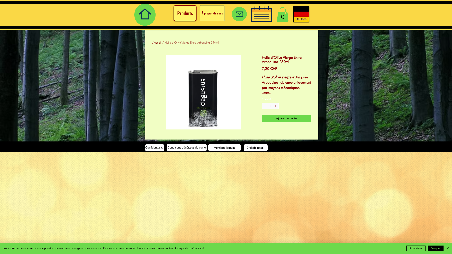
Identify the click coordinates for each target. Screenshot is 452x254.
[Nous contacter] (239, 14)
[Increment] (276, 106)
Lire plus (266, 92)
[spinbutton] (270, 106)
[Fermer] (448, 248)
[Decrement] (264, 106)
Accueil (156, 42)
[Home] (145, 15)
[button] (282, 14)
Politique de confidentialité (189, 248)
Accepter (436, 248)
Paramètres (416, 248)
